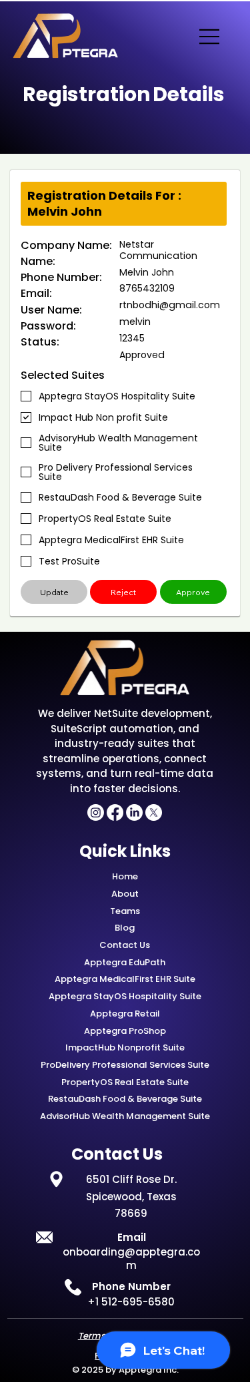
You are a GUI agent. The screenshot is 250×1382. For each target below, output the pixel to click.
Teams (125, 911)
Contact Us (124, 945)
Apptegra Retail (125, 1013)
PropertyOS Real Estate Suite (125, 1082)
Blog (125, 927)
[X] (153, 812)
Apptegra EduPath (124, 962)
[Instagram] (95, 812)
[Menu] (210, 37)
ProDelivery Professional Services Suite (125, 1064)
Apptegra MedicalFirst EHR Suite (125, 979)
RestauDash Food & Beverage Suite (125, 1098)
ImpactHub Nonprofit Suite (125, 1047)
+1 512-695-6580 (131, 1302)
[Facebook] (115, 812)
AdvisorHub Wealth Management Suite (125, 1116)
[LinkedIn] (134, 812)
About (125, 893)
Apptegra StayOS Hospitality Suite (125, 996)
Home (125, 876)
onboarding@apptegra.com (131, 1258)
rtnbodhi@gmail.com (169, 305)
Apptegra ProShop (125, 1031)
